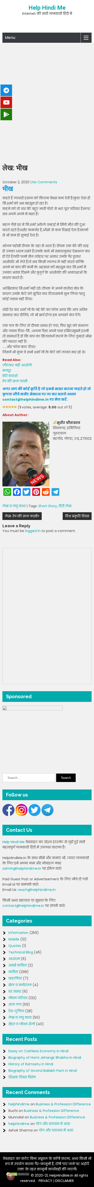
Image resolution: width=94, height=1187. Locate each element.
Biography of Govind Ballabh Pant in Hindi (42, 1070)
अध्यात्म (14, 958)
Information (18, 932)
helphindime (18, 1104)
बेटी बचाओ (10, 375)
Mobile (13, 939)
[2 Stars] (6, 406)
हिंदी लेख (65, 506)
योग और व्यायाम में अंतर (53, 1123)
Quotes (14, 945)
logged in (32, 530)
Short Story (47, 506)
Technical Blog (20, 952)
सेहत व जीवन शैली (21, 1024)
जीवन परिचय (17, 997)
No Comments (44, 182)
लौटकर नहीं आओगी (17, 365)
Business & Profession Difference (63, 1104)
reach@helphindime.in (37, 889)
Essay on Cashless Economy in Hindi (38, 1051)
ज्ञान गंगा (14, 1004)
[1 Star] (3, 406)
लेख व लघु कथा (14, 506)
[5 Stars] (15, 406)
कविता (13, 971)
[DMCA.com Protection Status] (18, 1175)
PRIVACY (45, 1180)
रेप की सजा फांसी (14, 381)
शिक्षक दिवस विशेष (22, 1077)
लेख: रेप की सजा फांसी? (22, 516)
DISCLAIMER (64, 1180)
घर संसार (14, 991)
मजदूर (6, 370)
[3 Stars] (9, 406)
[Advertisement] (47, 102)
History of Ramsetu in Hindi (30, 1064)
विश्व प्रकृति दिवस (77, 516)
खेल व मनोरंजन (20, 984)
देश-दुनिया (16, 1011)
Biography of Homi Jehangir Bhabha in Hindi (44, 1057)
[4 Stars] (12, 406)
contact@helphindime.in (25, 399)
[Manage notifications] (10, 1176)
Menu (10, 37)
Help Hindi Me (47, 7)
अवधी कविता (17, 965)
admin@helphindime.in (21, 868)
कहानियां (15, 978)
